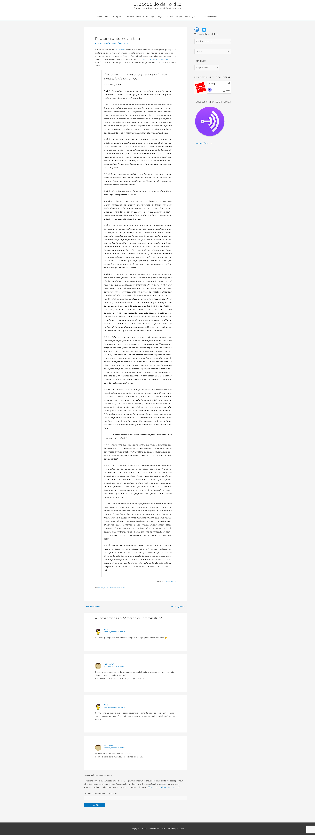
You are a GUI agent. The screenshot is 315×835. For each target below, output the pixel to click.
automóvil (107, 588)
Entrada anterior (92, 606)
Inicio (99, 17)
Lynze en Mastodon (203, 143)
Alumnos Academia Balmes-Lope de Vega (143, 17)
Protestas (113, 43)
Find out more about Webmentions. (164, 787)
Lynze (106, 630)
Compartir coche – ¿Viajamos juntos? (152, 59)
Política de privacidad (209, 17)
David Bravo (120, 50)
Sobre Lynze (190, 17)
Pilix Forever (109, 664)
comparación (115, 588)
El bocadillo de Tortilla (158, 4)
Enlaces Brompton (113, 17)
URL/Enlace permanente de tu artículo (100, 793)
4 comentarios (101, 43)
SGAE (123, 588)
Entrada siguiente (178, 606)
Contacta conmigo (174, 17)
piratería (100, 588)
